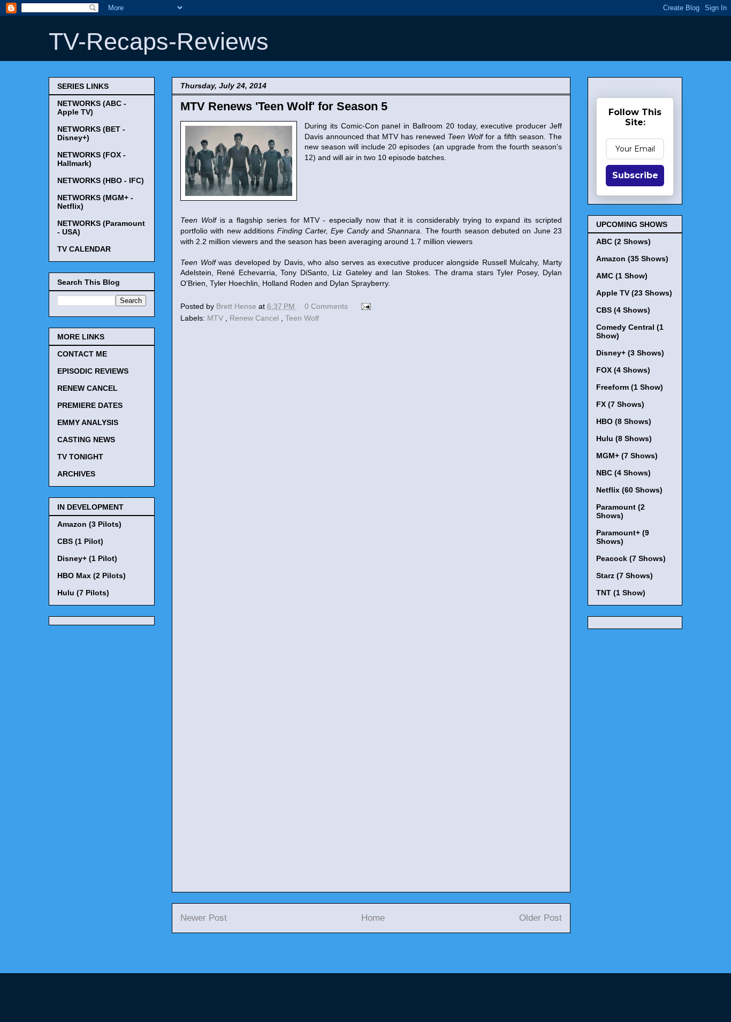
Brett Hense (237, 306)
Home (373, 918)
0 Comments (326, 306)
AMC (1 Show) (622, 275)
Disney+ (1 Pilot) (87, 558)
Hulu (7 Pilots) (83, 592)
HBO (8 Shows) (623, 421)
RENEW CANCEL (87, 388)
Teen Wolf (302, 318)
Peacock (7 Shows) (631, 558)
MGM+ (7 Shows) (627, 455)
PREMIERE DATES (90, 405)
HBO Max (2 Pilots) (91, 575)
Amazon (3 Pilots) (89, 524)
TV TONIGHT (80, 456)
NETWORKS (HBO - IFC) (100, 180)
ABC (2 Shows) (623, 241)
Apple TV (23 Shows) (634, 293)
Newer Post (203, 918)
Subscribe (635, 175)
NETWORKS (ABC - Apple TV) (91, 107)
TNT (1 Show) (620, 592)
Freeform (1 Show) (629, 387)
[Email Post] (364, 306)
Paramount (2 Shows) (620, 511)
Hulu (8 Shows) (624, 438)
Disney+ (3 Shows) (630, 353)
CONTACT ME (82, 354)
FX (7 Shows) (620, 404)
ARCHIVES (76, 474)
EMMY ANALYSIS (87, 422)
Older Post (540, 918)
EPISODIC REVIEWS (92, 371)
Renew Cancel (255, 318)
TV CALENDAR (84, 249)
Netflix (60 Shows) (629, 490)
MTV (216, 318)
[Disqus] (371, 473)
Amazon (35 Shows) (632, 258)
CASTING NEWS (86, 439)
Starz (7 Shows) (624, 575)
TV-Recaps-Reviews (159, 41)
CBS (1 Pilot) (80, 541)
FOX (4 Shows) (623, 370)
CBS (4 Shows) (623, 310)
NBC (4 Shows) (623, 472)
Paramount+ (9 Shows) (622, 537)
